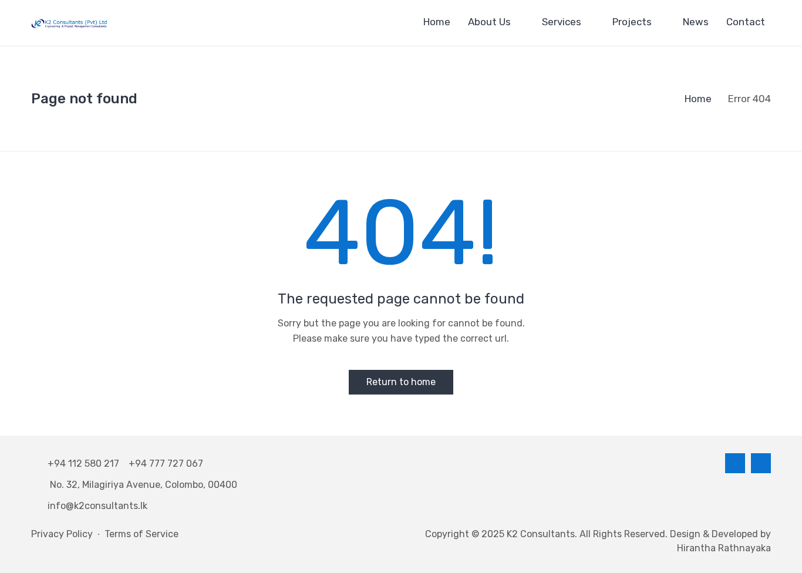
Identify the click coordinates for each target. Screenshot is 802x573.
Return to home (401, 381)
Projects (632, 22)
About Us (489, 22)
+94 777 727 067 (166, 463)
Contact (745, 22)
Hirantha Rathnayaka (724, 548)
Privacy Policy (62, 534)
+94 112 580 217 (86, 463)
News (696, 22)
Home (436, 22)
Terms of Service (141, 534)
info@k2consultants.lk (97, 505)
